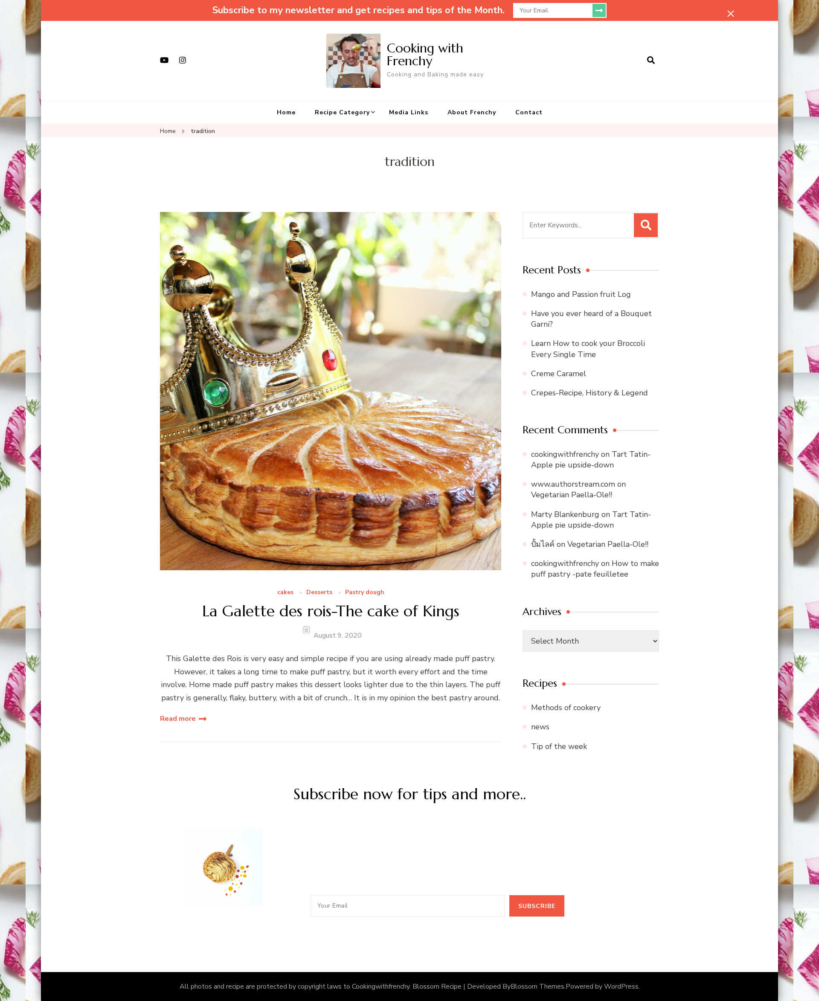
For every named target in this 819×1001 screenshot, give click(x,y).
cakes (285, 592)
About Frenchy (471, 112)
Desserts (319, 592)
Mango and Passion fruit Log (581, 294)
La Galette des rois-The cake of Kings (330, 611)
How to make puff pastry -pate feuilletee (595, 568)
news (540, 727)
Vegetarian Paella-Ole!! (571, 495)
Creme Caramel (558, 373)
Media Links (408, 112)
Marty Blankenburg (565, 514)
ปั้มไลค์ (543, 544)
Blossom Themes (537, 986)
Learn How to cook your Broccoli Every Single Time (588, 348)
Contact (529, 112)
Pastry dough (364, 592)
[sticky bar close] (730, 13)
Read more (178, 718)
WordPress (621, 986)
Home (286, 112)
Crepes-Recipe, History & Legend (589, 393)
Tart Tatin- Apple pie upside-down (591, 459)
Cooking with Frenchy (425, 54)
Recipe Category (342, 112)
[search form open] (651, 60)
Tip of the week (559, 746)
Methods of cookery (566, 707)
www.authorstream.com (573, 484)
